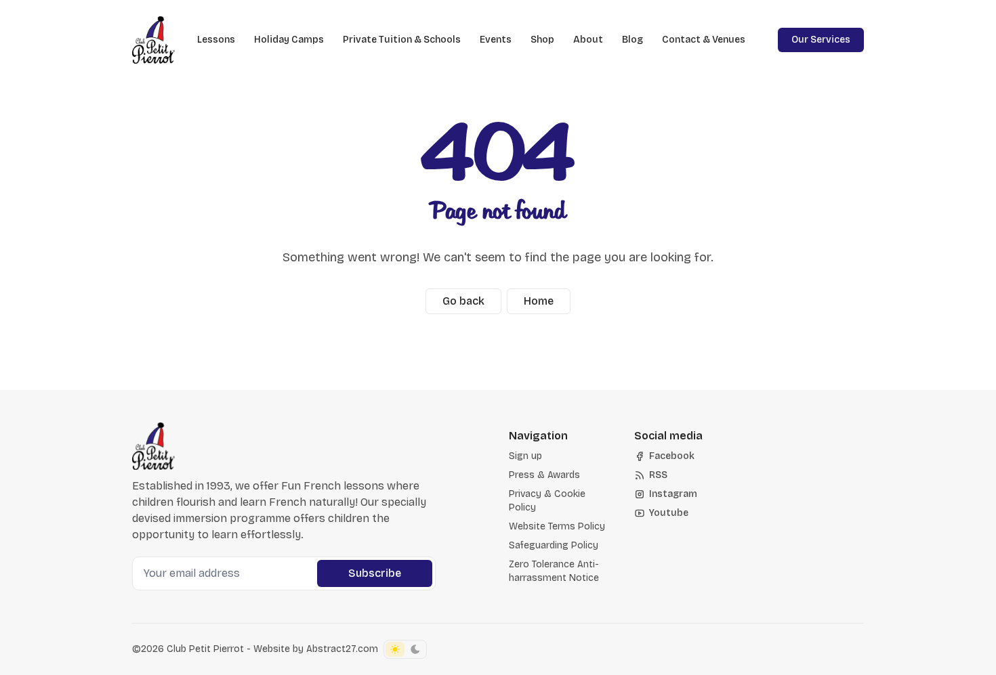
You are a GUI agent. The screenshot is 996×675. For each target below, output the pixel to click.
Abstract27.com (342, 649)
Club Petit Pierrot (205, 649)
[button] (525, 456)
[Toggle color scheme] (405, 649)
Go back (463, 301)
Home (539, 301)
